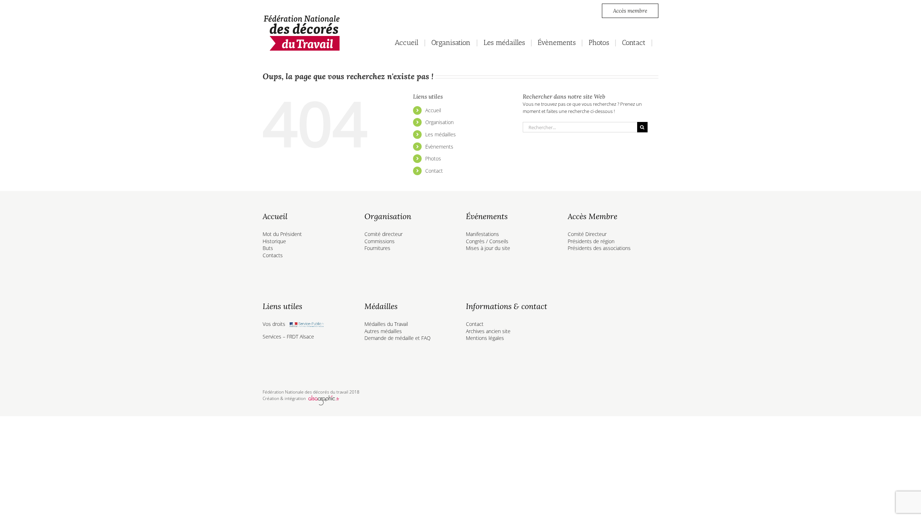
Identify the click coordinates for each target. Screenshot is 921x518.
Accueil (433, 110)
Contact (434, 170)
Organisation (439, 122)
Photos (433, 158)
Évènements (439, 146)
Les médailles (440, 134)
